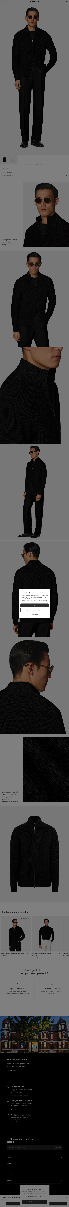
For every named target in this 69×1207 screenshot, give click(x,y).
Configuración (34, 614)
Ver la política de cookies (40, 600)
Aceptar (34, 605)
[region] (34, 603)
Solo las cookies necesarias (34, 610)
